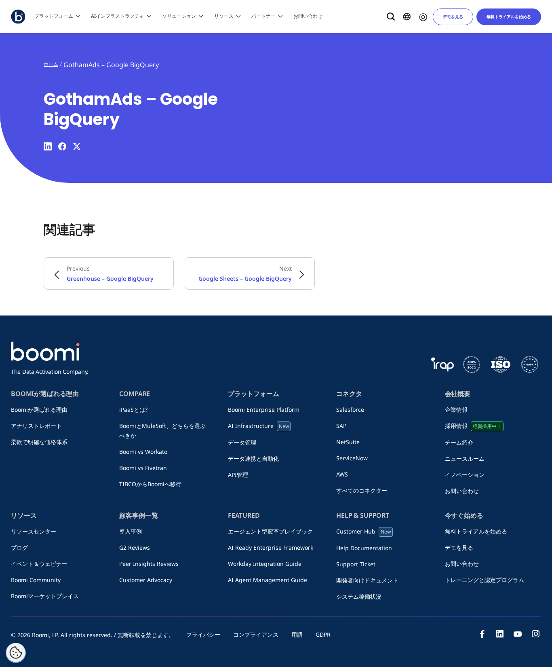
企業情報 (459, 409)
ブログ (22, 547)
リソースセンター (33, 531)
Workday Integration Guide (264, 563)
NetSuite (348, 442)
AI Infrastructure (258, 426)
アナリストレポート (36, 426)
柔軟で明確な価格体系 (39, 442)
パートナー (263, 16)
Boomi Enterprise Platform (266, 409)
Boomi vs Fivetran (143, 468)
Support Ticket (355, 564)
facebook (482, 633)
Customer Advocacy (145, 580)
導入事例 (130, 531)
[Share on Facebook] (62, 146)
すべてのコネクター (361, 490)
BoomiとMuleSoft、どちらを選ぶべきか (162, 430)
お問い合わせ (307, 16)
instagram (535, 633)
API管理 (238, 475)
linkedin (500, 633)
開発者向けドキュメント (367, 580)
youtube (517, 633)
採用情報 (473, 426)
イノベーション (465, 475)
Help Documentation (364, 548)
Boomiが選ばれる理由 (39, 409)
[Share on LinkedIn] (48, 146)
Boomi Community (36, 580)
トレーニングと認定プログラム (484, 580)
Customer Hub (363, 531)
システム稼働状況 (358, 596)
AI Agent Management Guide (267, 580)
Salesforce (350, 409)
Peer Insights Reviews (149, 563)
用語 (297, 634)
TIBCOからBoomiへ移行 (150, 484)
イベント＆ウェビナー (39, 563)
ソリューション (179, 16)
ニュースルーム (467, 458)
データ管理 (242, 442)
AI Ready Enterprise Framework (270, 547)
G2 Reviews (134, 547)
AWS (342, 474)
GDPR (323, 634)
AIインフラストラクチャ (117, 16)
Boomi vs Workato (146, 451)
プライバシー (203, 634)
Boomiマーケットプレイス (45, 596)
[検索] (391, 16)
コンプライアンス (255, 634)
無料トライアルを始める (509, 16)
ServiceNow (352, 458)
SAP (344, 426)
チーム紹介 (462, 442)
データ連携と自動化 (253, 458)
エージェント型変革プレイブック (270, 531)
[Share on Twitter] (77, 146)
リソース (224, 16)
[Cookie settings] (16, 653)
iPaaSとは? (133, 409)
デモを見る (453, 16)
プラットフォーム (53, 16)
